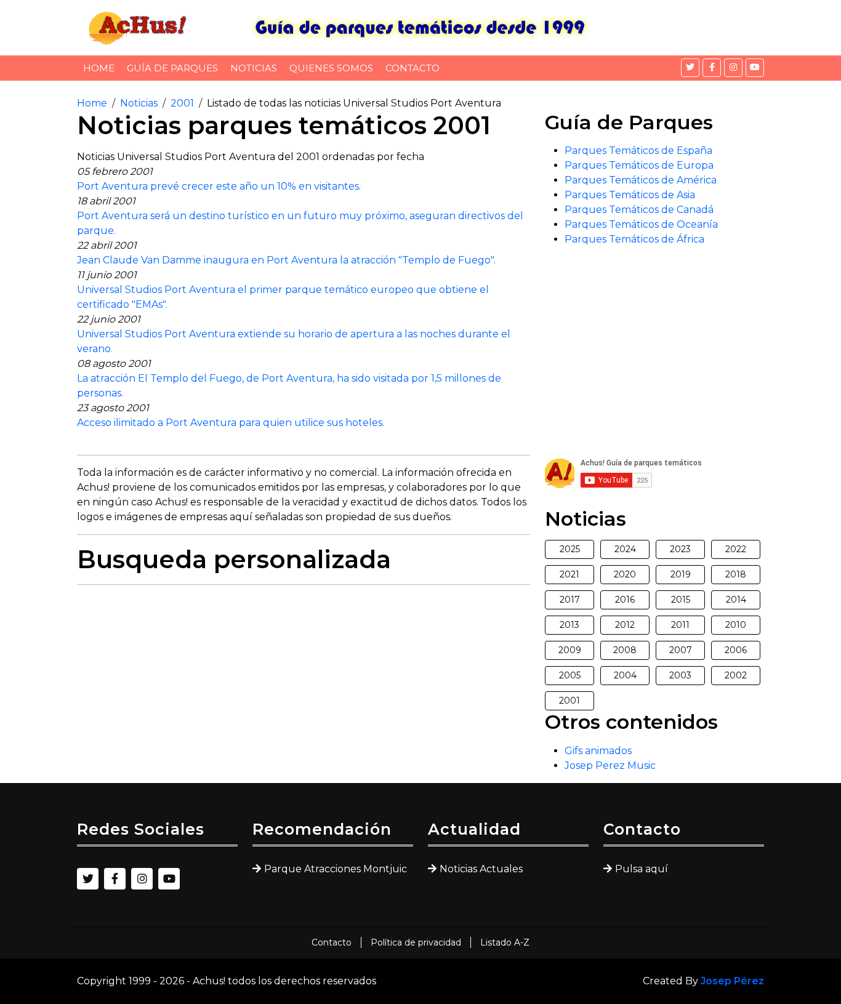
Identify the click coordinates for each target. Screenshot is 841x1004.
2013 (569, 624)
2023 (680, 549)
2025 (570, 549)
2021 (569, 574)
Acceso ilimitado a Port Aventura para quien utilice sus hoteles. (230, 422)
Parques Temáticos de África (634, 239)
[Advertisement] (303, 681)
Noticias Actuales (481, 869)
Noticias (253, 68)
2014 (736, 599)
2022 (735, 549)
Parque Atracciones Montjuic (335, 869)
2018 (735, 574)
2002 (736, 675)
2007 (680, 650)
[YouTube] (755, 67)
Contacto (412, 68)
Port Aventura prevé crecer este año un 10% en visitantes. (219, 186)
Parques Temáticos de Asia (630, 195)
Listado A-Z (504, 942)
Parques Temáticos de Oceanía (641, 224)
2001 (182, 103)
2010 (735, 624)
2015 (680, 599)
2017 (570, 599)
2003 (680, 675)
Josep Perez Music (610, 765)
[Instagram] (733, 67)
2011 (680, 624)
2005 (570, 675)
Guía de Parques (172, 68)
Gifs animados (598, 751)
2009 (569, 650)
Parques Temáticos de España (638, 150)
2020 (625, 574)
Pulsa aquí (641, 869)
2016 (625, 599)
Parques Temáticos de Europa (639, 165)
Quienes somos (331, 68)
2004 (625, 675)
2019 (680, 574)
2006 (736, 650)
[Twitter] (690, 67)
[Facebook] (711, 67)
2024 (625, 549)
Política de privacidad (416, 942)
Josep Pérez (732, 981)
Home (99, 68)
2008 (625, 650)
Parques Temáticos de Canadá (639, 209)
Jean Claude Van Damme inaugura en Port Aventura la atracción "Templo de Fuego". (286, 260)
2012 (625, 624)
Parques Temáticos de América (641, 180)
